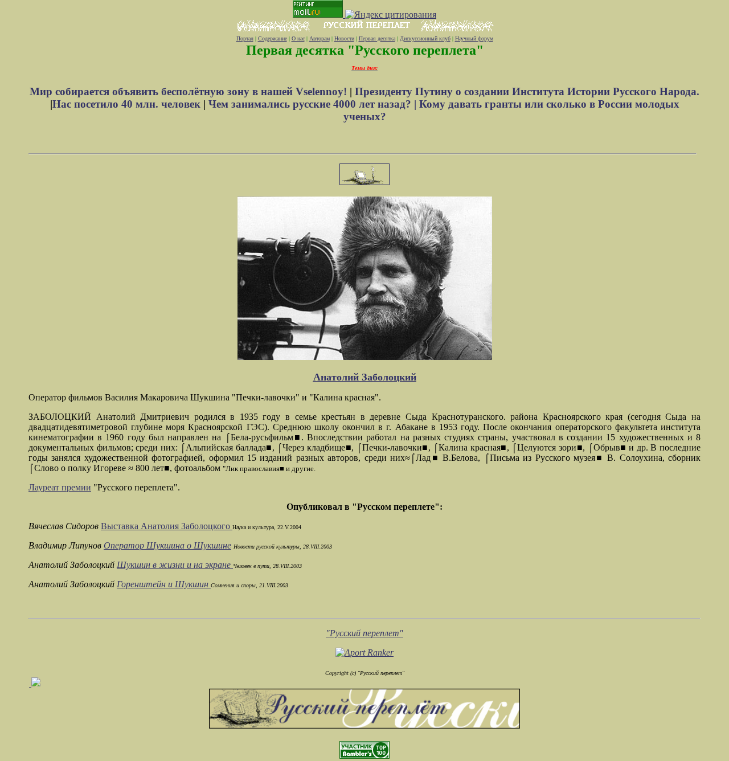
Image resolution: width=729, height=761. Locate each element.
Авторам (319, 38)
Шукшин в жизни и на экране (175, 565)
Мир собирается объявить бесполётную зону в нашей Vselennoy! (190, 91)
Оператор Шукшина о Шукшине (167, 545)
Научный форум (474, 38)
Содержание (272, 38)
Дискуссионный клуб (425, 38)
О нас (298, 38)
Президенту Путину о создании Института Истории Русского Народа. (527, 91)
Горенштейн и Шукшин (164, 584)
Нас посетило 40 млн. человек (126, 104)
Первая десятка (377, 38)
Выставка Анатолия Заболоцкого (166, 526)
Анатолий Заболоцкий (364, 377)
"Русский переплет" (364, 633)
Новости (344, 38)
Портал (244, 38)
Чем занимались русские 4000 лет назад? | (313, 104)
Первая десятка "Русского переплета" (365, 50)
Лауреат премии (59, 487)
